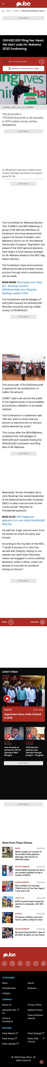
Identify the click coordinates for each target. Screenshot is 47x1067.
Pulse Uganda (9, 1043)
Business (32, 988)
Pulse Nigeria (8, 1033)
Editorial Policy (35, 1010)
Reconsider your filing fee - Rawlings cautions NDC (22, 286)
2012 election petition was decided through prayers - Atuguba (34, 751)
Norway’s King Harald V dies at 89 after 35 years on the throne (30, 933)
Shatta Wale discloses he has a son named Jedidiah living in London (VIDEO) (30, 872)
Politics (16, 11)
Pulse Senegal (34, 1033)
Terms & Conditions (7, 1020)
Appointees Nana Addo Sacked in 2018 (22, 716)
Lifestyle (19, 898)
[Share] (41, 61)
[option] (14, 743)
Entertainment (22, 867)
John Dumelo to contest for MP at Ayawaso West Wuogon (12, 751)
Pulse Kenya (8, 1038)
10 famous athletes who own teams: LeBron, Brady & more (28, 918)
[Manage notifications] (41, 1062)
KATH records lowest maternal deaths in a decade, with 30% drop (29, 904)
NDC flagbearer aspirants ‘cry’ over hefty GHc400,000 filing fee (23, 520)
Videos (8, 710)
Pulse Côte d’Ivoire (33, 1040)
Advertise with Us (9, 1011)
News (9, 11)
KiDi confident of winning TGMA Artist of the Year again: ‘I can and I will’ (30, 888)
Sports (18, 914)
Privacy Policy (35, 1004)
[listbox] (24, 742)
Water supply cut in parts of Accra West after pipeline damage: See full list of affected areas (28, 855)
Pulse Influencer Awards (35, 1017)
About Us (6, 1004)
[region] (23, 742)
